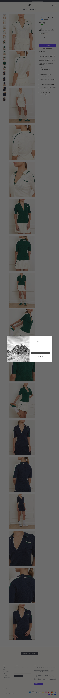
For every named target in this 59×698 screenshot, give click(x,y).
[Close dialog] (50, 337)
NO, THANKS (41, 356)
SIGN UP (41, 353)
